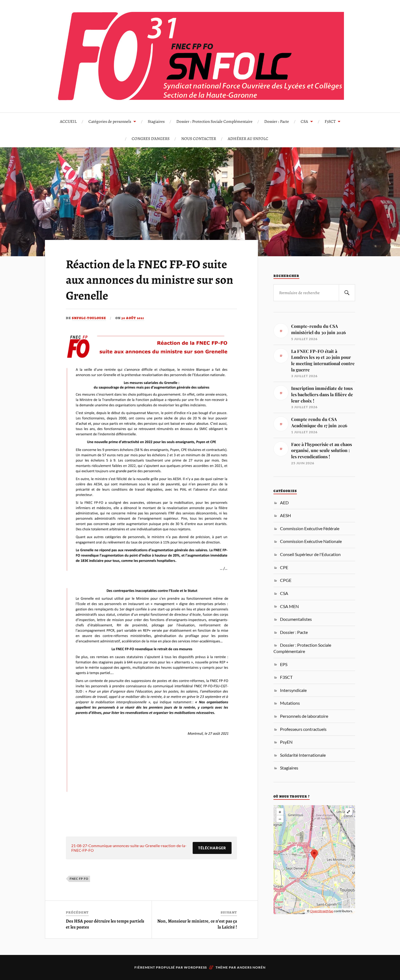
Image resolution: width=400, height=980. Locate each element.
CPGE (285, 580)
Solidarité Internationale (303, 755)
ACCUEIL (68, 121)
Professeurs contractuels (303, 729)
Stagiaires (156, 121)
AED (284, 502)
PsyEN (286, 741)
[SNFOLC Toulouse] (200, 55)
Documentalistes (296, 619)
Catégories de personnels (109, 121)
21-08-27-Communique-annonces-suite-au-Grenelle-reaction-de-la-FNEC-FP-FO (128, 848)
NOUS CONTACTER (198, 138)
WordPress (195, 967)
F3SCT (330, 121)
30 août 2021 (132, 318)
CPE (284, 567)
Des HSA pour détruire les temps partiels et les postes (105, 924)
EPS (283, 664)
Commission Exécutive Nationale (311, 541)
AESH (285, 515)
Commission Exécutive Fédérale (309, 528)
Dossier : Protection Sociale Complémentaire (214, 121)
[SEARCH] (347, 292)
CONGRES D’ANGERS (151, 138)
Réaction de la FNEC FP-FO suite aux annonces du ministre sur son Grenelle (149, 280)
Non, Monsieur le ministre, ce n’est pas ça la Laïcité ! (197, 924)
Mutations (290, 703)
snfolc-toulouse (89, 318)
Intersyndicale (293, 690)
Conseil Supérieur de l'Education (310, 554)
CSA (304, 121)
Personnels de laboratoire (304, 716)
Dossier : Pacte (276, 121)
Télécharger (212, 848)
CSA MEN (289, 606)
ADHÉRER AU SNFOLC (248, 138)
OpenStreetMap (321, 911)
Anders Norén (251, 967)
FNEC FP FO (79, 878)
